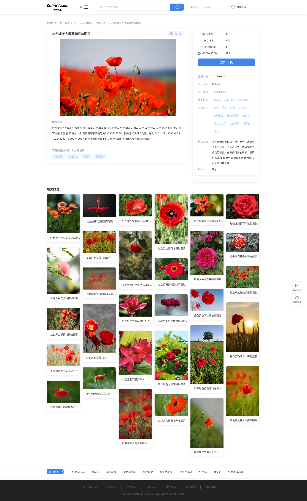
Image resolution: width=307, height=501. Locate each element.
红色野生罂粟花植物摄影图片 (65, 334)
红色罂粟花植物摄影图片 (64, 407)
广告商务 (132, 487)
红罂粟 (95, 472)
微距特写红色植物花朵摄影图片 (137, 284)
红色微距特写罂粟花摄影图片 (137, 220)
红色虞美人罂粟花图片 (134, 443)
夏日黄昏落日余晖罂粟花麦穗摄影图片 (244, 356)
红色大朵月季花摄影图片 (207, 279)
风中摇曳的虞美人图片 (206, 452)
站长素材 (65, 23)
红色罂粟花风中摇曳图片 (243, 420)
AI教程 (208, 7)
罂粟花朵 (111, 472)
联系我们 (112, 487)
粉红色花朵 (220, 123)
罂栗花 (73, 156)
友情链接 (171, 487)
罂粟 (86, 156)
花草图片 (87, 23)
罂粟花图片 (102, 23)
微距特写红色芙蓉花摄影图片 (208, 220)
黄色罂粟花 (129, 472)
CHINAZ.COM (160, 493)
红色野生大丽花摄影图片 (136, 320)
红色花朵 (229, 99)
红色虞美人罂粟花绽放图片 (126, 23)
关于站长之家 (89, 487)
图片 (76, 23)
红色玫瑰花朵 (235, 472)
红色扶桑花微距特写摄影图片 (101, 221)
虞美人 (217, 99)
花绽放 (246, 123)
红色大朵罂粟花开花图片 (171, 420)
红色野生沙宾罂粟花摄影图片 (65, 237)
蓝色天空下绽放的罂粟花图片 (208, 315)
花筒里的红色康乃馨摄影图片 (173, 320)
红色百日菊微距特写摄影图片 (173, 284)
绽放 (216, 131)
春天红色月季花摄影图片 (171, 384)
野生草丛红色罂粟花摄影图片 (244, 292)
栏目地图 (191, 487)
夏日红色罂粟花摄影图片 (100, 257)
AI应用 (194, 7)
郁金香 (58, 156)
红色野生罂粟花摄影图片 (171, 248)
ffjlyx (215, 169)
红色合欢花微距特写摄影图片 (65, 298)
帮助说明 (211, 487)
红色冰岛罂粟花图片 (97, 357)
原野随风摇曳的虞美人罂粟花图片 (101, 293)
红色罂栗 (148, 472)
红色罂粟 (242, 99)
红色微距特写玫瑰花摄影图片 (244, 223)
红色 (216, 107)
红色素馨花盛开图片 (133, 379)
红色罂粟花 (233, 115)
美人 (224, 107)
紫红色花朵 (166, 472)
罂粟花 (99, 156)
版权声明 (152, 487)
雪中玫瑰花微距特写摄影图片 (244, 256)
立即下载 (226, 62)
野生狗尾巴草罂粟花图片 (100, 393)
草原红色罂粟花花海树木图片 (208, 388)
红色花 (203, 472)
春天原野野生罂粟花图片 (64, 370)
